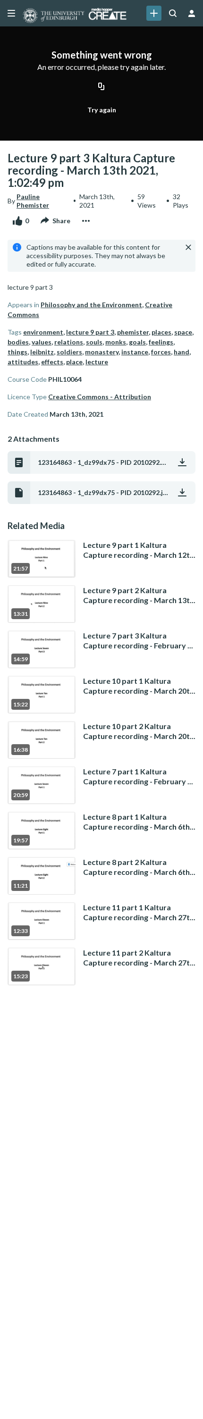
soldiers (69, 352)
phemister (133, 332)
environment (43, 332)
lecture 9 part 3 (90, 332)
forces (161, 352)
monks (115, 342)
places (161, 332)
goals (137, 342)
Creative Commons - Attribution (99, 397)
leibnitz (42, 352)
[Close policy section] (188, 247)
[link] (153, 13)
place (74, 362)
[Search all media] (172, 13)
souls (94, 342)
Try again (101, 110)
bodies (18, 342)
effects (52, 362)
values (41, 342)
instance (134, 352)
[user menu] (191, 13)
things (17, 352)
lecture (96, 362)
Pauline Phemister (33, 201)
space (183, 332)
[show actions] (85, 220)
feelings (161, 342)
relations (68, 342)
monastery (101, 352)
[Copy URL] (101, 87)
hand (181, 352)
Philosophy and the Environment (91, 305)
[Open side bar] (11, 13)
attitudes (23, 362)
